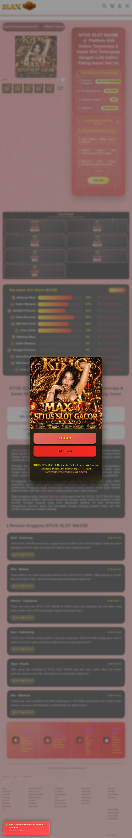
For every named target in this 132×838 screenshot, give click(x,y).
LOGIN (65, 438)
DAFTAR (65, 451)
